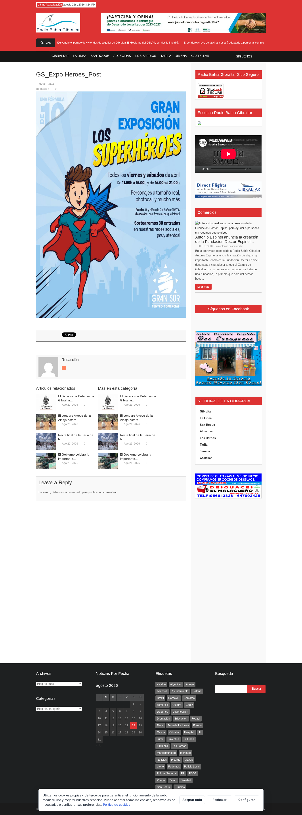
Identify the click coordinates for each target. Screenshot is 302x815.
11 (106, 718)
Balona (197, 691)
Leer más (203, 286)
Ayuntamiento (180, 691)
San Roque (207, 424)
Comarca (189, 698)
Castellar (206, 458)
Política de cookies (116, 804)
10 (99, 718)
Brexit (160, 698)
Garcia (161, 732)
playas (189, 759)
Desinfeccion (180, 711)
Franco (197, 725)
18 (106, 725)
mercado (185, 752)
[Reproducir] (199, 169)
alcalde (161, 684)
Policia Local (192, 766)
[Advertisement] (228, 575)
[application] (228, 154)
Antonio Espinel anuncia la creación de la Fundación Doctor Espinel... (226, 239)
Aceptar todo (192, 800)
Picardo (175, 759)
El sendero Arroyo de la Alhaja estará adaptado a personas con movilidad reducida (225, 42)
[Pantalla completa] (260, 169)
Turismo (180, 787)
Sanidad (186, 780)
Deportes (162, 711)
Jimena (205, 451)
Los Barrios (208, 438)
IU (200, 732)
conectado (74, 492)
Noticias (162, 759)
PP (183, 773)
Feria (160, 725)
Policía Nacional (167, 773)
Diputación (163, 718)
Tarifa (203, 444)
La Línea (206, 418)
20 (119, 725)
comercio (162, 704)
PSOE (192, 773)
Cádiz (189, 704)
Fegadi (196, 718)
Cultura (176, 704)
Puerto (161, 780)
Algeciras (206, 431)
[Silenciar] (254, 169)
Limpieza (162, 746)
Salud (172, 780)
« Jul (99, 745)
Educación (180, 718)
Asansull (162, 691)
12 (113, 718)
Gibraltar (206, 411)
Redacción (42, 88)
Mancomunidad (166, 752)
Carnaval (173, 698)
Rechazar (219, 800)
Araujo (190, 684)
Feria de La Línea (178, 725)
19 (113, 725)
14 (126, 718)
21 (126, 725)
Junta (160, 739)
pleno (160, 766)
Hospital (189, 732)
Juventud (173, 739)
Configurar (246, 800)
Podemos (174, 766)
